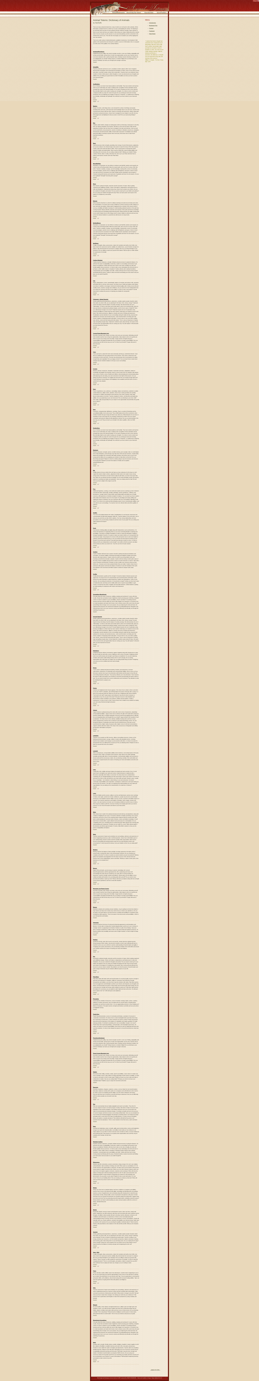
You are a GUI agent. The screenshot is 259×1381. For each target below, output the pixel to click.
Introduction (152, 22)
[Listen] (94, 101)
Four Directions (148, 12)
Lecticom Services (113, 1377)
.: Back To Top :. (155, 1369)
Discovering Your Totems (134, 12)
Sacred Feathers (161, 12)
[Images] (95, 62)
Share (255, 1)
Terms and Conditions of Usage (144, 1377)
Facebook (151, 31)
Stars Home (152, 33)
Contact (151, 28)
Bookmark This (153, 25)
